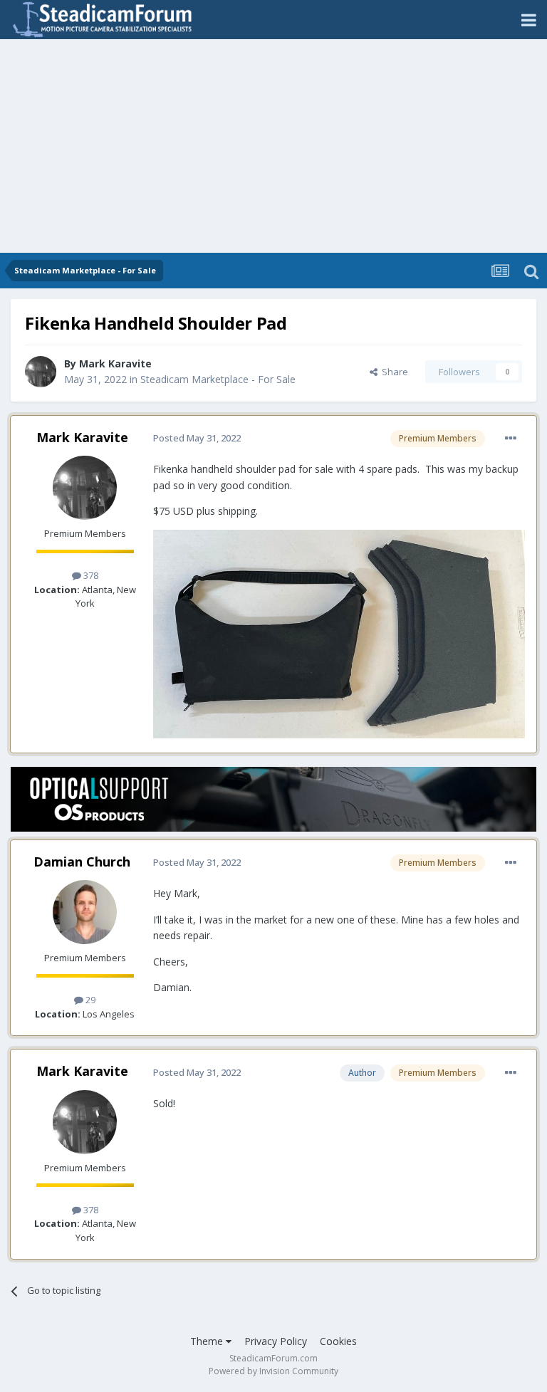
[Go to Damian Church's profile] (85, 912)
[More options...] (510, 438)
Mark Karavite (115, 363)
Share (392, 371)
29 (89, 999)
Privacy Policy (275, 1341)
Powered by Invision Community (273, 1371)
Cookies (338, 1341)
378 (89, 575)
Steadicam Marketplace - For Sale (218, 379)
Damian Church (81, 861)
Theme (208, 1341)
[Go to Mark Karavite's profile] (40, 371)
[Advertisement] (273, 146)
